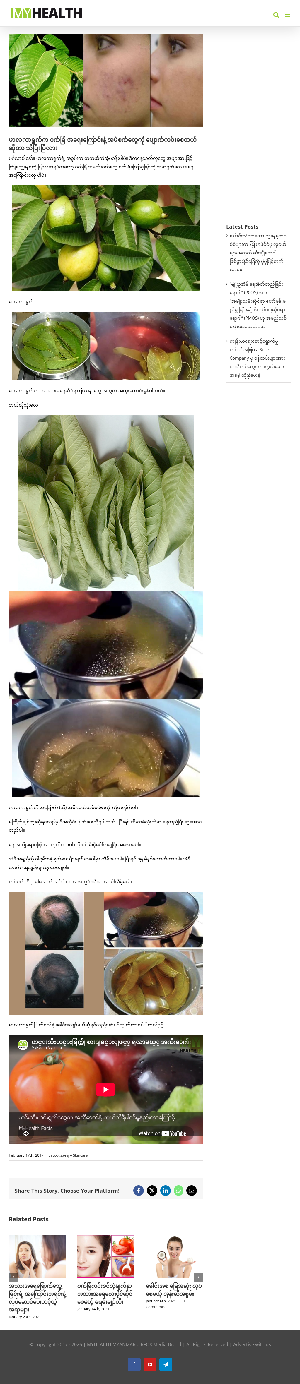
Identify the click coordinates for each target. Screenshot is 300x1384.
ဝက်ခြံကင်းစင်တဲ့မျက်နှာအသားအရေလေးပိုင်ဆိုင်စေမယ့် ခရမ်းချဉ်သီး (36, 1293)
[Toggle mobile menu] (288, 15)
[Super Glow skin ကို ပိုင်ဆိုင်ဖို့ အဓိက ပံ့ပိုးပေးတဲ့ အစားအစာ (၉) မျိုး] (174, 1238)
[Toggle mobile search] (276, 15)
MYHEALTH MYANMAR (111, 1336)
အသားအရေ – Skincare (68, 1155)
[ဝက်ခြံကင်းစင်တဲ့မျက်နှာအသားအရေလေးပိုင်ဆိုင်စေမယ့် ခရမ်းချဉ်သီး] (37, 1238)
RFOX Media (154, 1336)
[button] (13, 1273)
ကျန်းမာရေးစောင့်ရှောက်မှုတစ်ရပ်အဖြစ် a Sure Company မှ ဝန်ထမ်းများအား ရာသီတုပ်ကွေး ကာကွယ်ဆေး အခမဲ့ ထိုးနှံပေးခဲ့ (257, 358)
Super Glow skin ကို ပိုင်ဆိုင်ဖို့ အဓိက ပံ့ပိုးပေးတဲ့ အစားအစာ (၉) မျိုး (173, 1293)
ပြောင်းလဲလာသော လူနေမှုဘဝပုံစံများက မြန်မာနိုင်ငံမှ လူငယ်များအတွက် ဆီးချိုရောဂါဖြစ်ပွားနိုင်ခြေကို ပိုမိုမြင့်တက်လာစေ (258, 252)
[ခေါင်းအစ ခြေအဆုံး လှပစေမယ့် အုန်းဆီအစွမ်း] (105, 1238)
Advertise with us (252, 1336)
